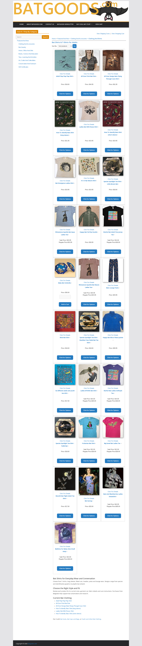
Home (21, 24)
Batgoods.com (32, 644)
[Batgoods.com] (71, 11)
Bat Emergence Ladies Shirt (64, 183)
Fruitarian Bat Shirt (88, 443)
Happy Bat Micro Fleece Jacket (113, 337)
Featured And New (23, 40)
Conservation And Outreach (27, 63)
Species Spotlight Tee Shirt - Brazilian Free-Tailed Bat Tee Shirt (89, 340)
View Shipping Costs (103, 33)
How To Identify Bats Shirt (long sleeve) (68, 608)
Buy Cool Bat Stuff (83, 24)
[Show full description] (73, 76)
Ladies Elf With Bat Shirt (88, 391)
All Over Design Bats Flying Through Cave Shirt (71, 606)
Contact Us (50, 24)
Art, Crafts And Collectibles (27, 60)
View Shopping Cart (118, 33)
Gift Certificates (23, 67)
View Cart (98, 24)
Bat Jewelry (22, 47)
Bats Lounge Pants (112, 288)
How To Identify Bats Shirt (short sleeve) (68, 613)
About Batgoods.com (35, 24)
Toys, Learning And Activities (28, 57)
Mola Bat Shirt (64, 337)
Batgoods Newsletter (65, 24)
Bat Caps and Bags (73, 619)
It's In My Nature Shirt (88, 181)
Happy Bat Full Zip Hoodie (88, 232)
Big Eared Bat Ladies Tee (112, 443)
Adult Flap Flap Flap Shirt (64, 76)
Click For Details (65, 74)
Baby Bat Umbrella (64, 283)
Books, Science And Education (28, 54)
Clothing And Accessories (27, 44)
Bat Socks (63, 619)
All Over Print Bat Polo (88, 76)
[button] (91, 24)
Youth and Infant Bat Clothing (91, 619)
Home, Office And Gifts (26, 50)
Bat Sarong (88, 501)
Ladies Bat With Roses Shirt (88, 127)
